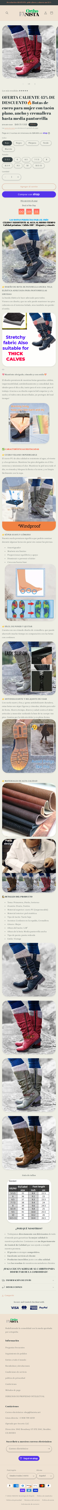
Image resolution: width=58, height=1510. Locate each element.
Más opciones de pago (29, 201)
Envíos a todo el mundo (15, 1360)
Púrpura (32, 143)
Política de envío (48, 1500)
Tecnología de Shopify (27, 1496)
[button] (7, 13)
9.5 (18, 166)
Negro (19, 143)
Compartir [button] (9, 1295)
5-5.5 (7, 160)
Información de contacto (30, 1504)
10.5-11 (38, 166)
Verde (46, 143)
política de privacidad (15, 1378)
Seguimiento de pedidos (16, 1354)
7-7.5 (37, 160)
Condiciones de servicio (16, 1372)
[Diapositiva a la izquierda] (23, 84)
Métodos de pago (13, 1390)
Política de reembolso (44, 1496)
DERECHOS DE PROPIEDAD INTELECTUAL (25, 1396)
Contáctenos (11, 1384)
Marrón (8, 149)
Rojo (7, 143)
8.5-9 (7, 166)
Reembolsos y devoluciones (17, 1366)
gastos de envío (10, 128)
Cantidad (5, 172)
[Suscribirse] (49, 1449)
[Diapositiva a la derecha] (35, 84)
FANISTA (15, 1496)
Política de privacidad (14, 1500)
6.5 (26, 160)
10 (27, 166)
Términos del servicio (32, 1500)
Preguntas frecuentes (15, 1348)
